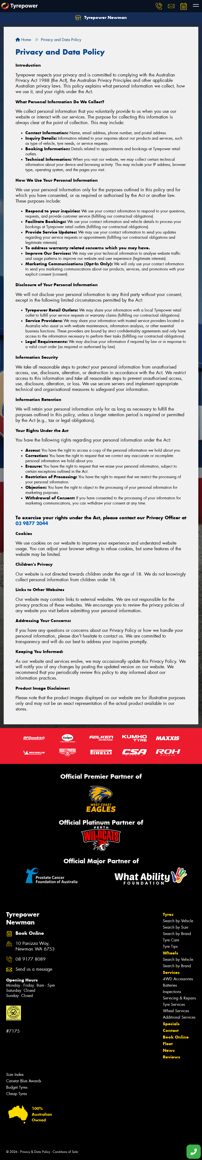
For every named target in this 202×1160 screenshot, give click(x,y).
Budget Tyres (16, 1087)
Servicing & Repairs (179, 998)
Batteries (170, 985)
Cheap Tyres (16, 1093)
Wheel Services (176, 1010)
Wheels (170, 953)
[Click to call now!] (159, 6)
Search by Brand (177, 933)
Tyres (168, 914)
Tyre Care (171, 940)
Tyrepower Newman (105, 17)
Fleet (168, 1043)
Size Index (15, 1074)
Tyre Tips (170, 946)
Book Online (176, 1037)
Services (171, 972)
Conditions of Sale (65, 1152)
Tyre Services (174, 1004)
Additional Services (179, 1017)
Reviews (171, 1057)
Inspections (172, 991)
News (169, 1050)
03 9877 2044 (32, 523)
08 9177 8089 (31, 959)
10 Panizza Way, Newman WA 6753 (35, 946)
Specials (171, 1023)
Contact (171, 1030)
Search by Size (175, 927)
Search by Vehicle (178, 920)
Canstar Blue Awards (23, 1081)
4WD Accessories (178, 979)
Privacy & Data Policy (35, 1152)
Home (25, 39)
